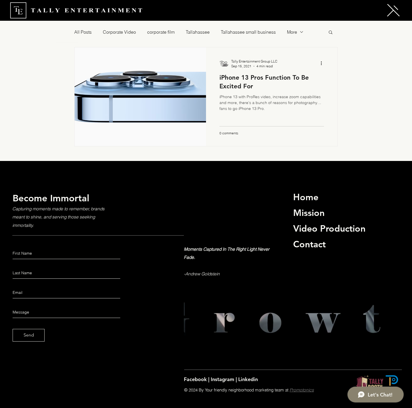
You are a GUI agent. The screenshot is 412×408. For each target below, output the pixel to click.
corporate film (161, 32)
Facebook (196, 379)
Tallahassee (198, 32)
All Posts (83, 32)
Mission (309, 212)
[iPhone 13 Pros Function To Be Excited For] (140, 96)
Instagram (223, 379)
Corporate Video (119, 32)
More (292, 32)
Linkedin (248, 379)
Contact (309, 244)
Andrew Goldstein (202, 273)
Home (305, 196)
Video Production (329, 228)
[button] (393, 10)
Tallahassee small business (248, 32)
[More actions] (323, 63)
